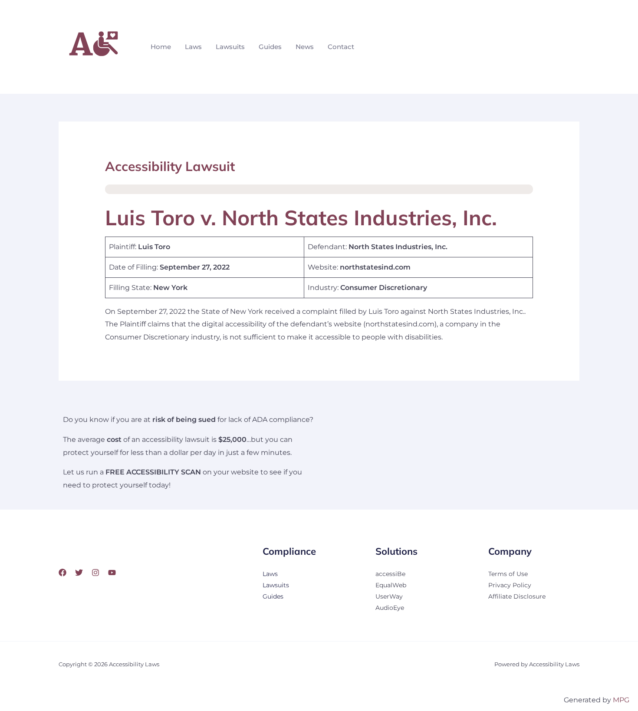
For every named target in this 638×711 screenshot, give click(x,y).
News (305, 47)
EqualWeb (390, 585)
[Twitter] (79, 572)
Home (161, 47)
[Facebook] (62, 572)
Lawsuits (230, 47)
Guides (270, 47)
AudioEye (389, 608)
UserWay (389, 596)
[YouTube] (112, 572)
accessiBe (390, 574)
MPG (621, 700)
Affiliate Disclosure (517, 596)
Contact (341, 47)
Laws (193, 47)
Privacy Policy (509, 585)
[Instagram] (95, 572)
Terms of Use (508, 574)
